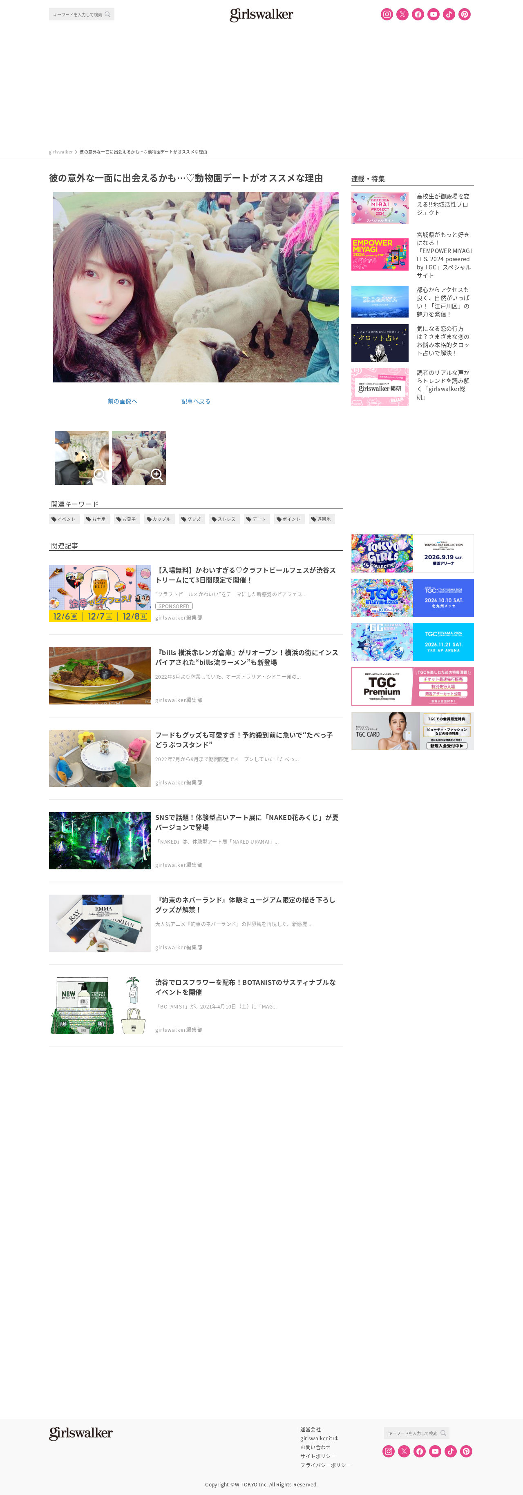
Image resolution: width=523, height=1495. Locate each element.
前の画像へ (122, 401)
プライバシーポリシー (325, 1465)
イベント (67, 519)
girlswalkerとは (319, 1438)
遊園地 (324, 519)
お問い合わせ (315, 1447)
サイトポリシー (318, 1456)
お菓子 (129, 519)
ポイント (292, 519)
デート (259, 519)
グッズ (194, 519)
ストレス (227, 519)
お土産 (99, 519)
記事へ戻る (196, 401)
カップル (162, 519)
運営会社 (310, 1429)
